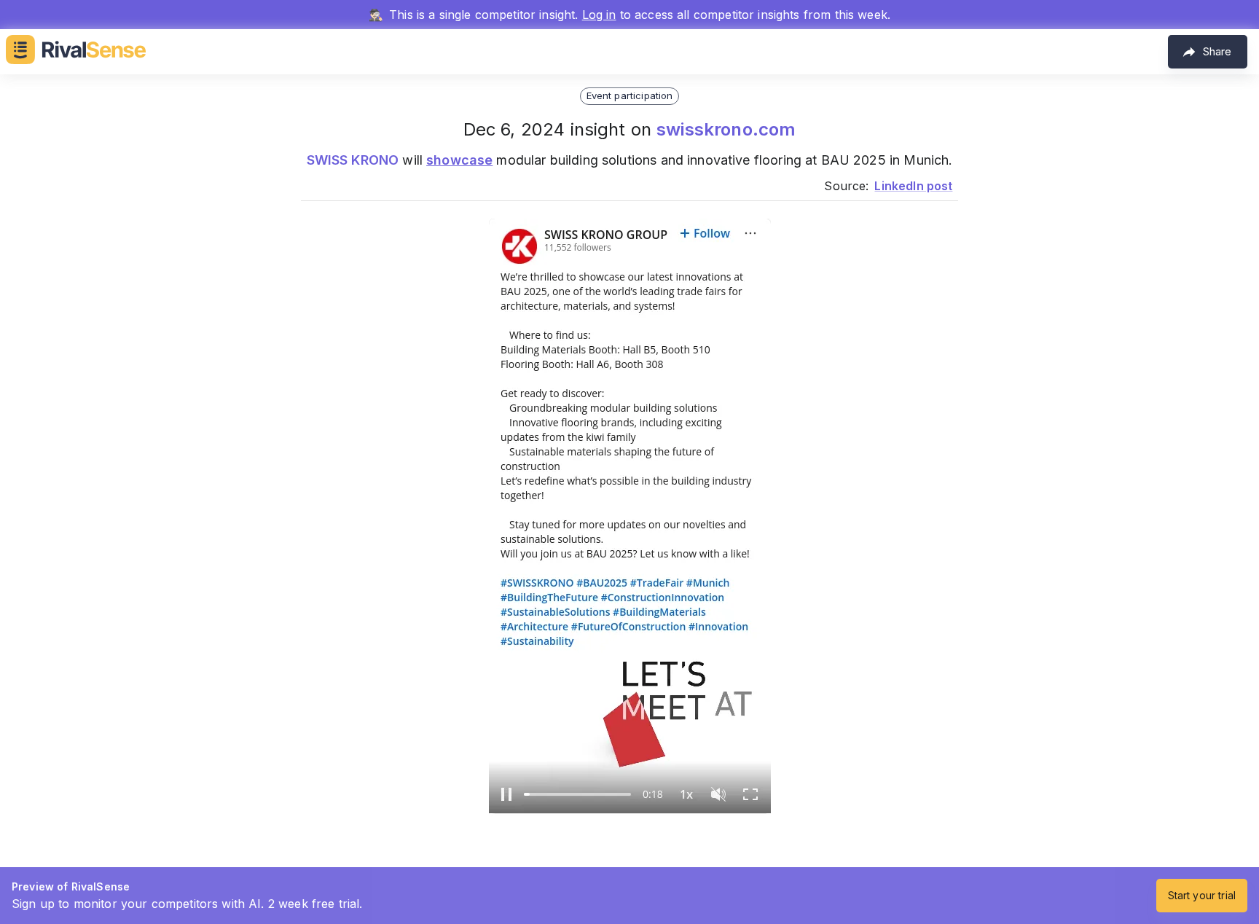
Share (1217, 51)
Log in (599, 14)
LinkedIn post (913, 186)
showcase (459, 160)
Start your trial (1202, 895)
